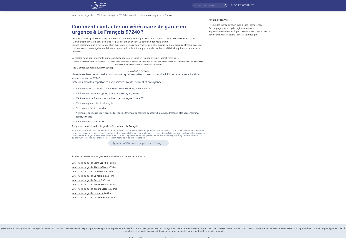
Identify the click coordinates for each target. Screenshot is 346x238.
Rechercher (225, 5)
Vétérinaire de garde (82, 15)
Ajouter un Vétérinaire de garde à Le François (138, 143)
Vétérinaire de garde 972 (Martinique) (116, 15)
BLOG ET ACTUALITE (242, 5)
